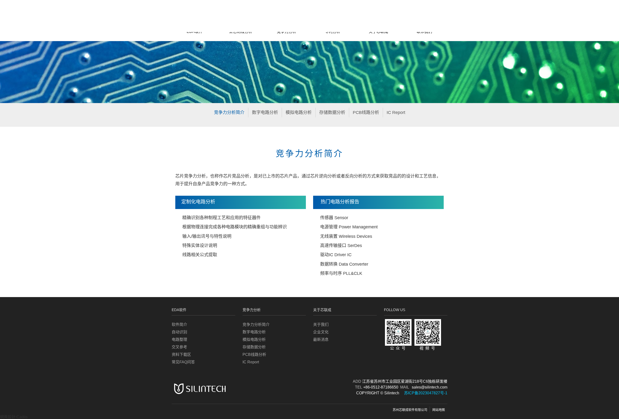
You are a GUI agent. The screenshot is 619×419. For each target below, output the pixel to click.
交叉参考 (179, 347)
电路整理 (179, 339)
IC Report (396, 112)
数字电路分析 (265, 112)
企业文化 (321, 332)
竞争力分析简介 (229, 112)
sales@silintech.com (429, 387)
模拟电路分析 (299, 112)
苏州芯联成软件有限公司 (410, 409)
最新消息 (321, 339)
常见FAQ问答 (183, 362)
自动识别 (179, 332)
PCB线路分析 (366, 112)
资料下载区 (181, 354)
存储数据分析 (332, 112)
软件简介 (179, 324)
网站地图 (438, 409)
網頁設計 (7, 417)
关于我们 (321, 324)
